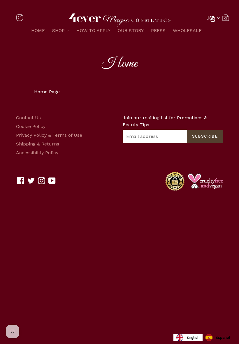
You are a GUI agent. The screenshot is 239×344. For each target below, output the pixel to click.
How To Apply (93, 30)
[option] (218, 337)
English (193, 337)
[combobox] (188, 337)
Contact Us (28, 117)
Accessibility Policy (37, 152)
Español (222, 337)
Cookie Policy (30, 126)
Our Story (131, 30)
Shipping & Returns (37, 144)
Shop (62, 30)
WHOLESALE (187, 30)
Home (38, 30)
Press (158, 30)
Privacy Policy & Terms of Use (49, 135)
